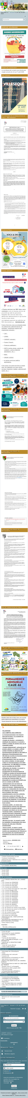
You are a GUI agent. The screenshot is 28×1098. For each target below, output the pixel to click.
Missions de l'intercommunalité (11, 996)
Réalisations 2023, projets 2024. (11, 968)
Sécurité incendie (7, 969)
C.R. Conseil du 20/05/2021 (10, 902)
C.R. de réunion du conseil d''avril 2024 (13, 907)
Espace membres (14, 1013)
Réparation (5, 981)
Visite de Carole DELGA (9, 945)
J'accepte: (7, 1082)
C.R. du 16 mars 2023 (8, 910)
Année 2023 (5, 875)
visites (4, 986)
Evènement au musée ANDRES (11, 933)
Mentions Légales (9, 1053)
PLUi (3, 998)
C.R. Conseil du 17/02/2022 (10, 901)
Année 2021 (5, 871)
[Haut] (3, 1)
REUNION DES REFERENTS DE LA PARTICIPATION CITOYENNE (12, 920)
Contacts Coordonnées (8, 858)
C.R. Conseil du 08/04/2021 (10, 896)
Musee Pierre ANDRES (8, 934)
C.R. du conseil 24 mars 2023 (10, 912)
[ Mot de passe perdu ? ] (14, 1028)
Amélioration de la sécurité (10, 954)
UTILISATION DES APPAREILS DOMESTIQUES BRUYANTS (10, 972)
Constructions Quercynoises (10, 977)
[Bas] (11, 1)
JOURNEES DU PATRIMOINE (10, 978)
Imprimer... (20, 849)
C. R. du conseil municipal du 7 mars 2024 (14, 888)
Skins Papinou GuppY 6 (8, 1095)
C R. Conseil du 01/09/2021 (10, 887)
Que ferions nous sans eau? (10, 959)
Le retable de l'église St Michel (11, 980)
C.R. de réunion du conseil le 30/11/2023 (14, 909)
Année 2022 (5, 873)
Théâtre (4, 936)
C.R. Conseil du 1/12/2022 (9, 898)
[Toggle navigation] (25, 16)
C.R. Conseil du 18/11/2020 (10, 884)
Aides (3, 952)
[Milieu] (7, 1)
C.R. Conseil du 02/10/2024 (10, 895)
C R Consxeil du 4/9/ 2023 (9, 885)
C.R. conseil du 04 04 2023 (10, 906)
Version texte (8, 1051)
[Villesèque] (14, 7)
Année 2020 (5, 870)
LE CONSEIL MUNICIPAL (9, 865)
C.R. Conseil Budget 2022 (9, 890)
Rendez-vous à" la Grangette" (10, 966)
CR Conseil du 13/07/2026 (9, 915)
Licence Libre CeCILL (20, 1095)
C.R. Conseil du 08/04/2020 (10, 891)
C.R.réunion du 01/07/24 (9, 913)
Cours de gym (6, 931)
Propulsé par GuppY (6, 1092)
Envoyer (14, 1025)
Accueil (12, 12)
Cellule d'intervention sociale (10, 856)
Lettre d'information (14, 1057)
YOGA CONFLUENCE (8, 946)
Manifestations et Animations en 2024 (13, 957)
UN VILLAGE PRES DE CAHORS (12, 983)
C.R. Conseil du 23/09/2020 (10, 882)
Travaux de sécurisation (9, 937)
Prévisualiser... (10, 849)
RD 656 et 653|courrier (9, 927)
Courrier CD (5, 956)
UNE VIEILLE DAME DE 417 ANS (12, 984)
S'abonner (6, 1071)
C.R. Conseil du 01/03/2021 (10, 893)
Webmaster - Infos (14, 1047)
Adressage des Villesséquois (10, 951)
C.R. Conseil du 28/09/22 (9, 904)
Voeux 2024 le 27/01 (8, 922)
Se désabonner (7, 1073)
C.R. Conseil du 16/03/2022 (10, 899)
